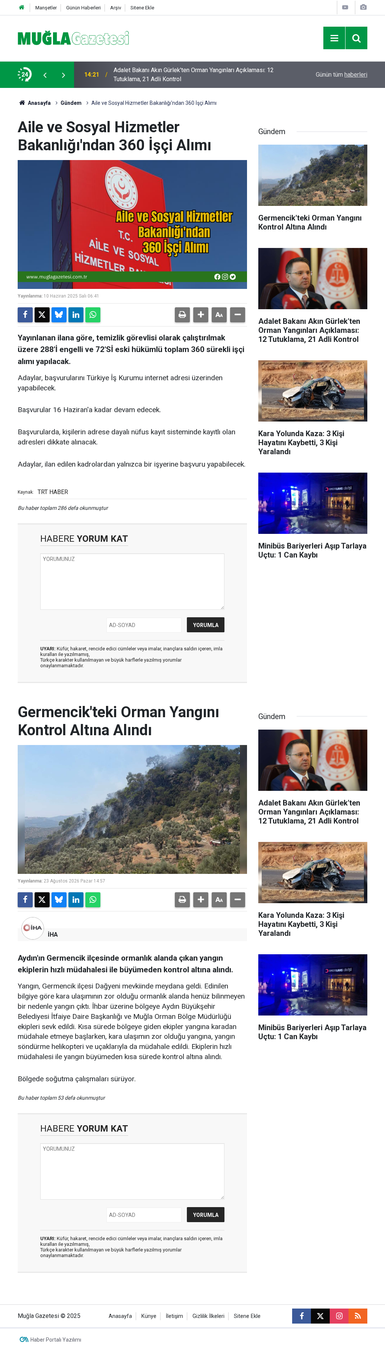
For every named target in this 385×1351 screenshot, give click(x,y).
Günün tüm (341, 74)
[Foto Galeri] (363, 7)
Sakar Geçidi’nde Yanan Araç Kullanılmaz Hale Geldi (180, 74)
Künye (148, 1316)
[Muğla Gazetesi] (73, 37)
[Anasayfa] (22, 8)
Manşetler (46, 8)
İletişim (174, 1316)
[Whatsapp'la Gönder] (92, 314)
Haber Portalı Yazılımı (55, 1340)
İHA (53, 934)
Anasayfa (39, 103)
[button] (200, 314)
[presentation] (44, 74)
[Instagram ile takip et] (339, 1316)
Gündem (71, 103)
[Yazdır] (182, 314)
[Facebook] (25, 314)
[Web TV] (345, 7)
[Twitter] (42, 314)
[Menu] (334, 38)
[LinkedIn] (75, 314)
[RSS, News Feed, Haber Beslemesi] (358, 1316)
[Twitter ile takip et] (320, 1316)
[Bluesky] (59, 314)
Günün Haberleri (83, 8)
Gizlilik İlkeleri (208, 1316)
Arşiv (115, 8)
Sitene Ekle (142, 8)
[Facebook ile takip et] (301, 1316)
